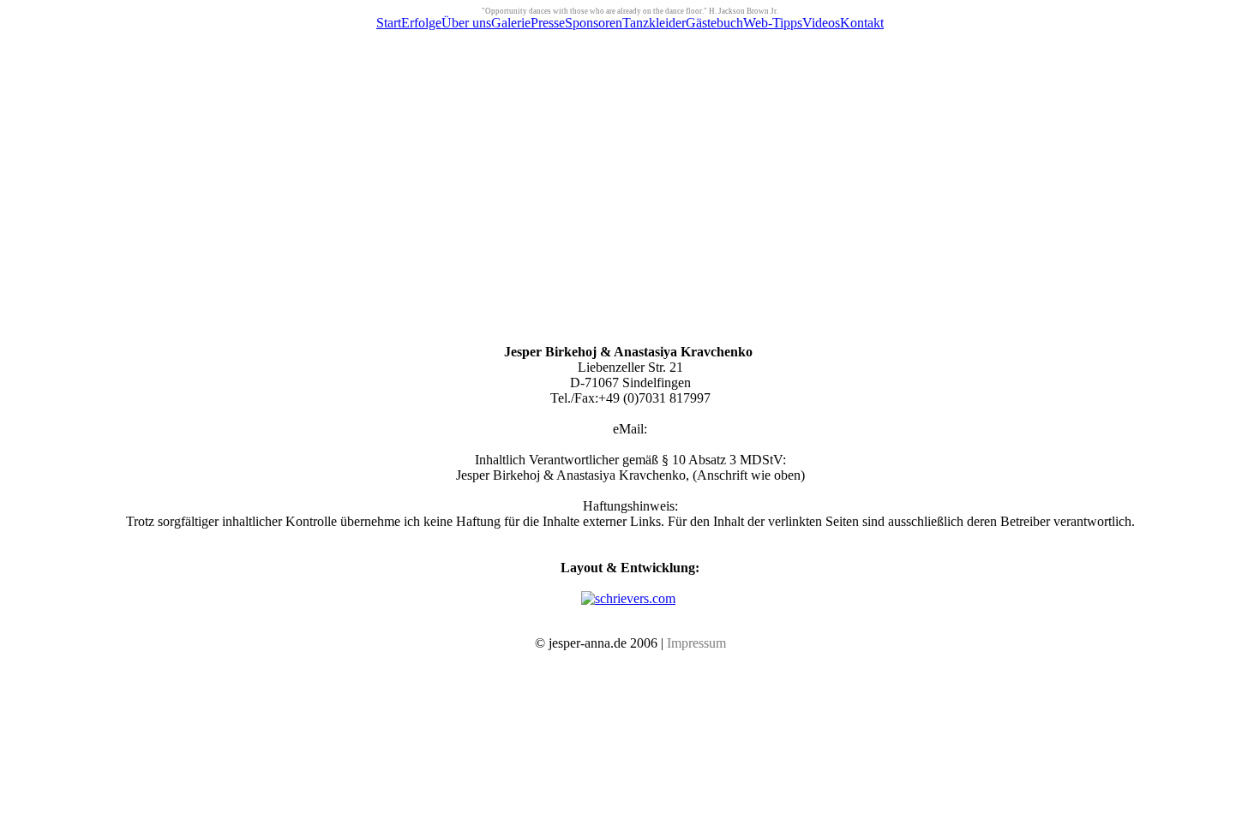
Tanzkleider (654, 22)
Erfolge (421, 22)
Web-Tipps (772, 22)
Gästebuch (714, 22)
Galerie (511, 22)
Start (388, 22)
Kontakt (862, 22)
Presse (548, 22)
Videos (821, 22)
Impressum (696, 643)
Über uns (466, 22)
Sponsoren (593, 22)
